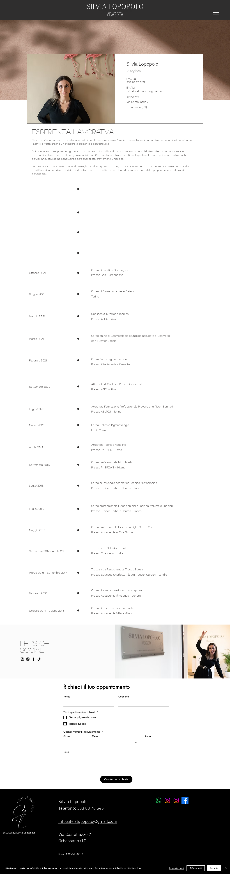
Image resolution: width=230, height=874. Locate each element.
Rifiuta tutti (196, 868)
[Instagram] (28, 659)
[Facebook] (33, 659)
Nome (67, 696)
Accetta (214, 868)
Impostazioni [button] (176, 868)
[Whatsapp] (158, 800)
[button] (216, 12)
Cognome (124, 696)
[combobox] (116, 742)
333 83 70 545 (90, 808)
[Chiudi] (226, 868)
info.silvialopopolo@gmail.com (87, 821)
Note (66, 751)
